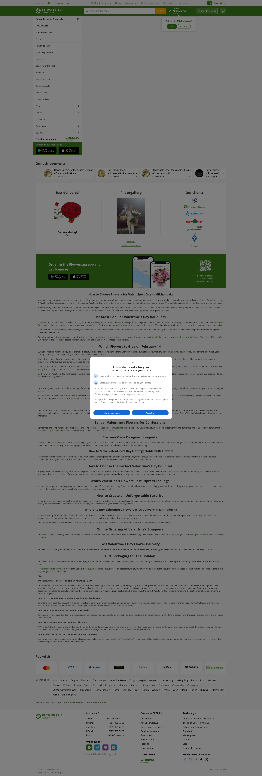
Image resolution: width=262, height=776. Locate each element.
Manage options (112, 413)
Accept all (150, 413)
